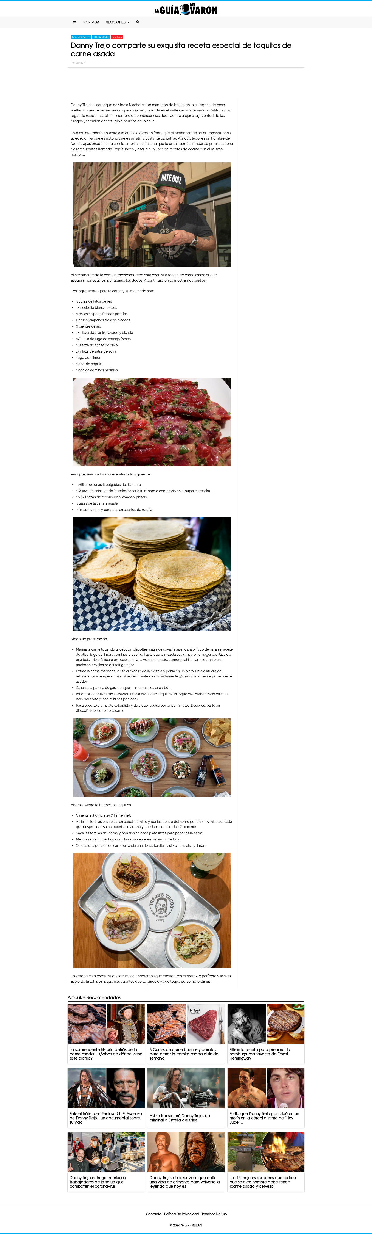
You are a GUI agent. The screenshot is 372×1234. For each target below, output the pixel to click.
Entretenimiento (81, 37)
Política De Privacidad (181, 1214)
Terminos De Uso (214, 1214)
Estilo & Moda (100, 37)
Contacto (153, 1214)
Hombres (117, 37)
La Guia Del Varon (186, 9)
